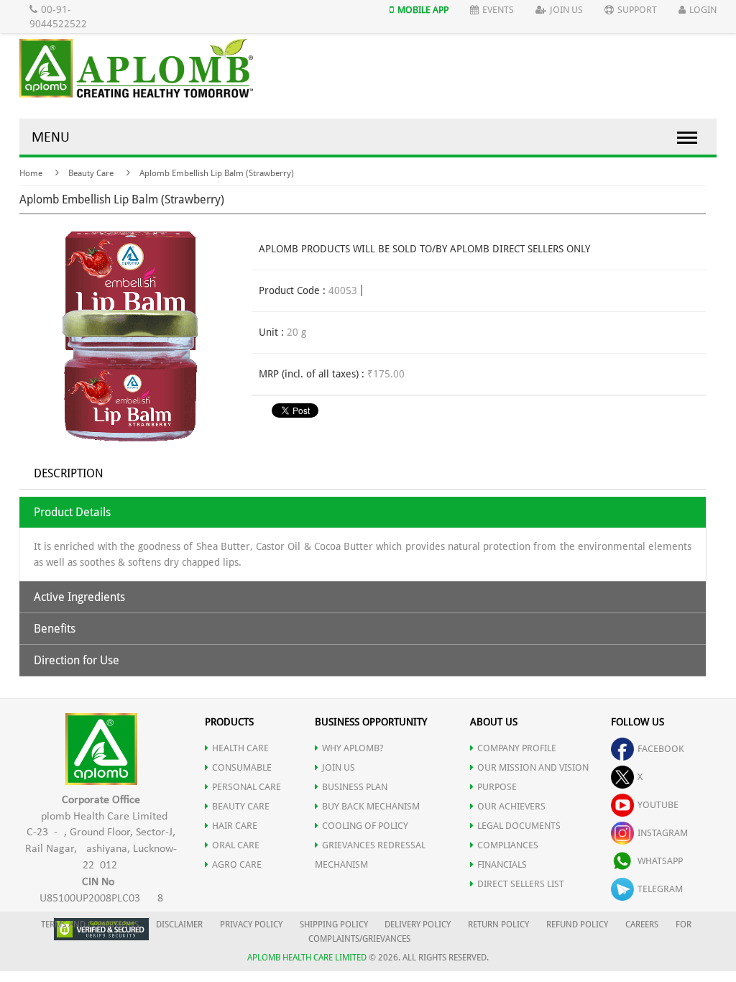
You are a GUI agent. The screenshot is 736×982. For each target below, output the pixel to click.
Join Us (566, 9)
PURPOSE (497, 786)
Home (30, 173)
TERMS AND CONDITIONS (90, 924)
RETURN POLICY (498, 924)
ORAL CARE (235, 845)
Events (498, 9)
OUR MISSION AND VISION (533, 767)
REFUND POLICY (577, 924)
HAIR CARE (234, 825)
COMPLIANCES (507, 845)
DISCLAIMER (179, 924)
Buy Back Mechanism (371, 806)
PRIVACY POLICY (251, 924)
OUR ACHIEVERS (511, 806)
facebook (661, 748)
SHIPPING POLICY (335, 924)
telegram (660, 889)
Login (703, 9)
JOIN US (338, 767)
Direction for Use (76, 660)
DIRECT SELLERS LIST (520, 883)
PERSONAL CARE (246, 786)
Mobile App (422, 9)
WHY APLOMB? (353, 748)
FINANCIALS (502, 864)
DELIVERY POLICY (418, 924)
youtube (658, 804)
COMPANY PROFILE (516, 748)
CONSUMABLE (242, 767)
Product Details (72, 512)
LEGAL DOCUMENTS (519, 825)
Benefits (54, 628)
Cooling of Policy (365, 825)
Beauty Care (91, 173)
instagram (663, 832)
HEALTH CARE (240, 748)
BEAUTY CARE (241, 806)
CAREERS (641, 924)
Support (637, 9)
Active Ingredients (79, 597)
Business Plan (354, 786)
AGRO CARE (237, 864)
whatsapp (660, 860)
